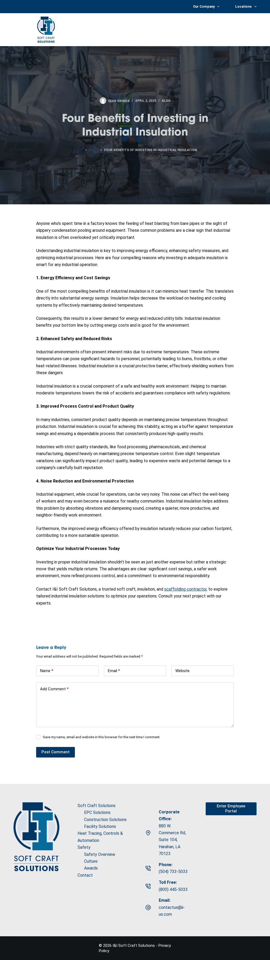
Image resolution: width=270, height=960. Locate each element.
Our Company (204, 6)
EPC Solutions (97, 812)
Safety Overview (99, 854)
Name (46, 670)
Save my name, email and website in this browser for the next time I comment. (101, 737)
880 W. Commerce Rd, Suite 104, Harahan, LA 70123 (172, 839)
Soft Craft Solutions (140, 29)
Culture (91, 861)
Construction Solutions (105, 819)
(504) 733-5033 (173, 871)
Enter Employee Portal (231, 809)
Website (182, 670)
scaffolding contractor (185, 589)
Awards (91, 868)
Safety (84, 847)
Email (114, 670)
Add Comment (54, 689)
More (246, 29)
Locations (243, 6)
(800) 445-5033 (173, 889)
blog (166, 101)
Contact (85, 875)
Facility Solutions (100, 826)
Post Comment (55, 752)
